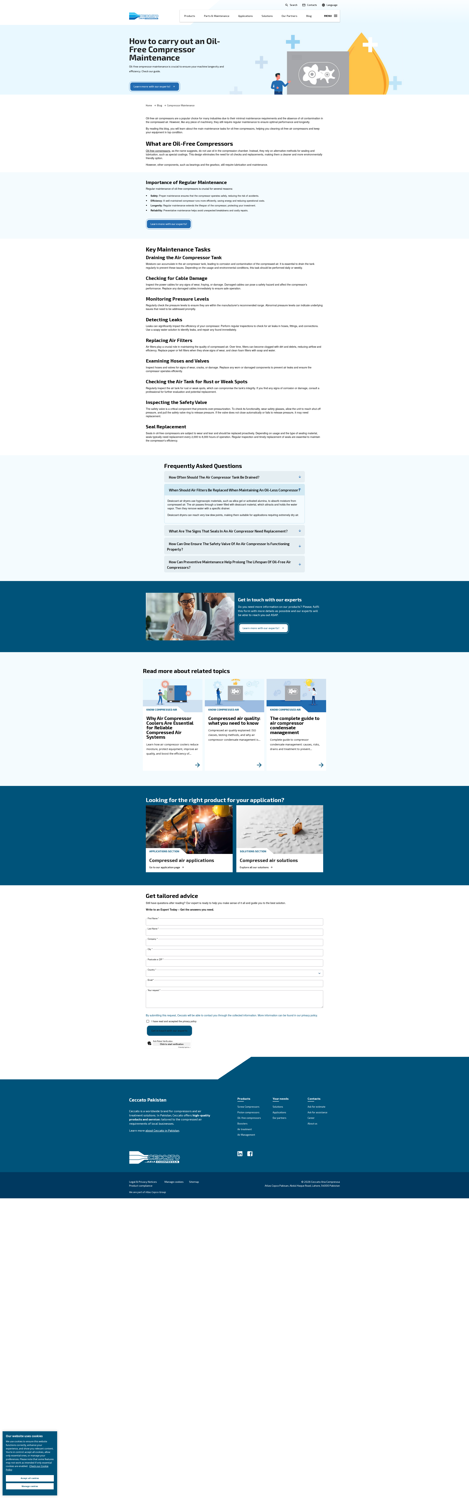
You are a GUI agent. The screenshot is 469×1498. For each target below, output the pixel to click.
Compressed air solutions (269, 860)
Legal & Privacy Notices (143, 1181)
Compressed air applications (181, 860)
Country (152, 969)
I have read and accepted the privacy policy (174, 1021)
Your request (154, 990)
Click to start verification (172, 1044)
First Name (153, 918)
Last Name (153, 928)
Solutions (267, 15)
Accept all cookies (30, 1478)
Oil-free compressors (158, 150)
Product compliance (140, 1185)
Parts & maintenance (216, 15)
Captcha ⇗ (184, 1047)
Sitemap (194, 1181)
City (150, 949)
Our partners (289, 15)
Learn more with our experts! (152, 86)
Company (153, 939)
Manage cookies (174, 1182)
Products (189, 15)
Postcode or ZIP (155, 959)
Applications (245, 15)
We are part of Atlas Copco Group (147, 1192)
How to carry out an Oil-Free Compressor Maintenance (174, 49)
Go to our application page (164, 867)
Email (151, 980)
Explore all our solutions (254, 867)
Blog (309, 15)
